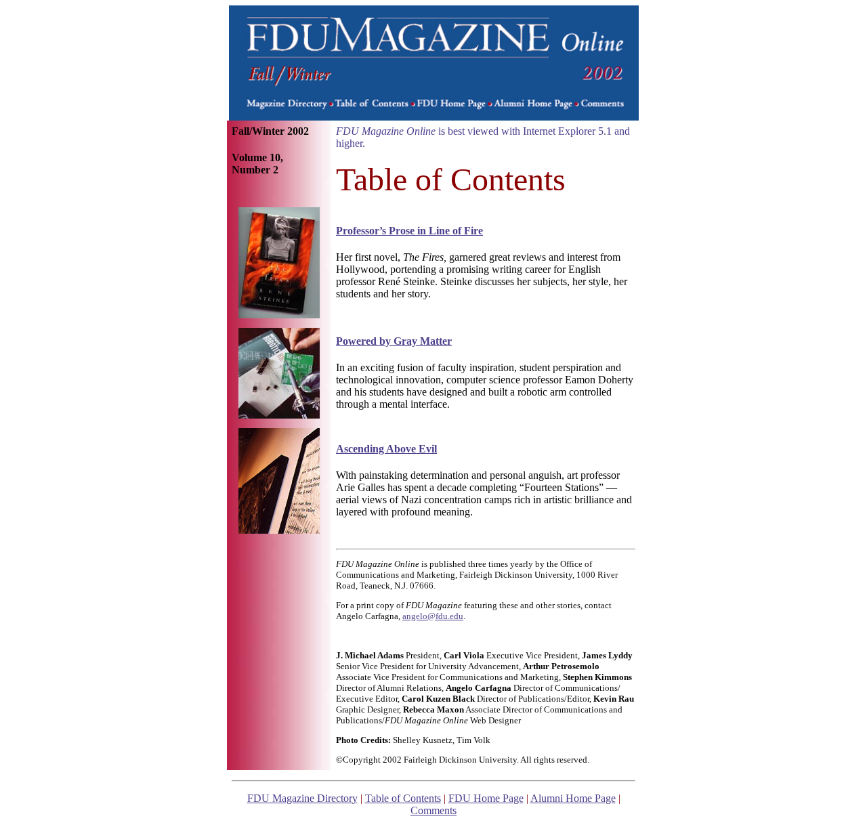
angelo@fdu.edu (432, 616)
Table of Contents (403, 798)
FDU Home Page (486, 798)
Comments (433, 810)
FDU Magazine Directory (302, 798)
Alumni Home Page (573, 798)
